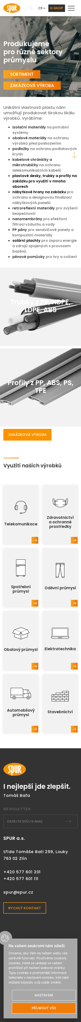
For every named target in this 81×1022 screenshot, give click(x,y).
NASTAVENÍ (44, 995)
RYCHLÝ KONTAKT (24, 908)
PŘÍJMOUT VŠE (44, 1008)
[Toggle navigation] (71, 8)
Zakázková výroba (27, 434)
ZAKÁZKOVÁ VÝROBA (32, 86)
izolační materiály (29, 127)
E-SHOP (56, 8)
